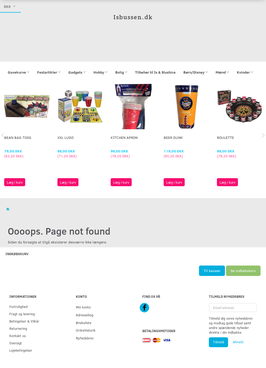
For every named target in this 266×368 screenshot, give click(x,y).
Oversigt (15, 343)
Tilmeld (218, 342)
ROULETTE (225, 137)
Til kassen (212, 270)
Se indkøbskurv (243, 270)
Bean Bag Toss (17, 137)
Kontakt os (17, 335)
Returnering (18, 328)
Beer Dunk (173, 137)
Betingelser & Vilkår (24, 321)
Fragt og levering (22, 314)
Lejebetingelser (20, 350)
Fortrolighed (18, 306)
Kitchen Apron (124, 137)
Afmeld (238, 342)
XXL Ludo (65, 137)
